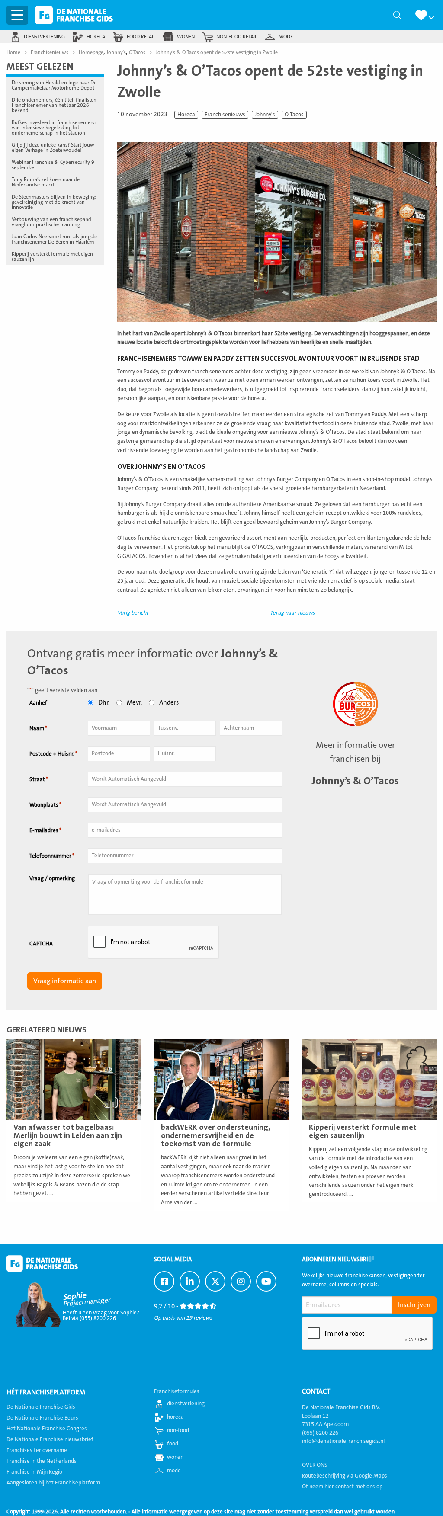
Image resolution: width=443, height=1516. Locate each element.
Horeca (186, 115)
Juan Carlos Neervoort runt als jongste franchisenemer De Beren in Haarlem (54, 239)
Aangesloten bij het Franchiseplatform (53, 1483)
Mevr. (134, 702)
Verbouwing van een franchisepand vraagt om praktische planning (51, 222)
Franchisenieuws (225, 115)
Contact (316, 1391)
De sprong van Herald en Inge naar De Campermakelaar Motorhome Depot (54, 85)
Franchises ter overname (36, 1450)
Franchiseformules (176, 1391)
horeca (96, 37)
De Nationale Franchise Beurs (42, 1418)
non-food (178, 1430)
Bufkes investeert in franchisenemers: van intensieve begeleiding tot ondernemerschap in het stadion (54, 127)
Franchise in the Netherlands (41, 1461)
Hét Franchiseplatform (45, 1392)
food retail (141, 37)
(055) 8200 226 (320, 1432)
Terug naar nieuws (292, 613)
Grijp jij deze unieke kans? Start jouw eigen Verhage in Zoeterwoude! (53, 147)
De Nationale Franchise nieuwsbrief (49, 1439)
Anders (169, 702)
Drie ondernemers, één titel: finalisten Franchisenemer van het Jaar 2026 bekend (54, 105)
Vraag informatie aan (64, 981)
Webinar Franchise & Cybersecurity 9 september (53, 164)
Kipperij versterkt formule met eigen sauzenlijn (52, 256)
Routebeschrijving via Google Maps (344, 1475)
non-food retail (236, 37)
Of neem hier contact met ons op (342, 1486)
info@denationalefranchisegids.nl (343, 1441)
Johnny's (265, 115)
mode (286, 37)
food (172, 1444)
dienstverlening (44, 37)
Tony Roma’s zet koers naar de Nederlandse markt (46, 182)
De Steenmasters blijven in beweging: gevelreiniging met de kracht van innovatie (54, 202)
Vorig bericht (132, 613)
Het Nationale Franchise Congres (46, 1429)
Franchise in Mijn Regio (34, 1472)
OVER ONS (314, 1465)
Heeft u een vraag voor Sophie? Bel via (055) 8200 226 (101, 1315)
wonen (186, 37)
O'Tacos (294, 115)
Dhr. (103, 702)
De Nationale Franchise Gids (74, 15)
